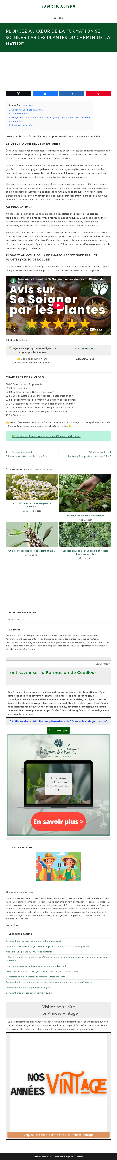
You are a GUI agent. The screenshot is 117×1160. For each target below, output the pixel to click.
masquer (27, 105)
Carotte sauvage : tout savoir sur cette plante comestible (85, 552)
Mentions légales (64, 1156)
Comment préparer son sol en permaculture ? (29, 993)
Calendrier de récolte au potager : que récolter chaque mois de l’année (42, 971)
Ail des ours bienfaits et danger (85, 515)
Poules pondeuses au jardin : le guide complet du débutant (36, 966)
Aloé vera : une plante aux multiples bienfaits (29, 952)
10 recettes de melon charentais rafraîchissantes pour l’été (35, 976)
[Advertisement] (58, 74)
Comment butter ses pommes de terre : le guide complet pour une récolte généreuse (49, 982)
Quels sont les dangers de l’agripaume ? (31, 550)
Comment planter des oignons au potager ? (28, 987)
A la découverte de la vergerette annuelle (31, 505)
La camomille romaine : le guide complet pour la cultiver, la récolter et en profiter (47, 946)
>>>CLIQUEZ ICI (85, 348)
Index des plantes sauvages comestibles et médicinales (47, 436)
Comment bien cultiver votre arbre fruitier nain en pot (33, 941)
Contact (79, 1156)
